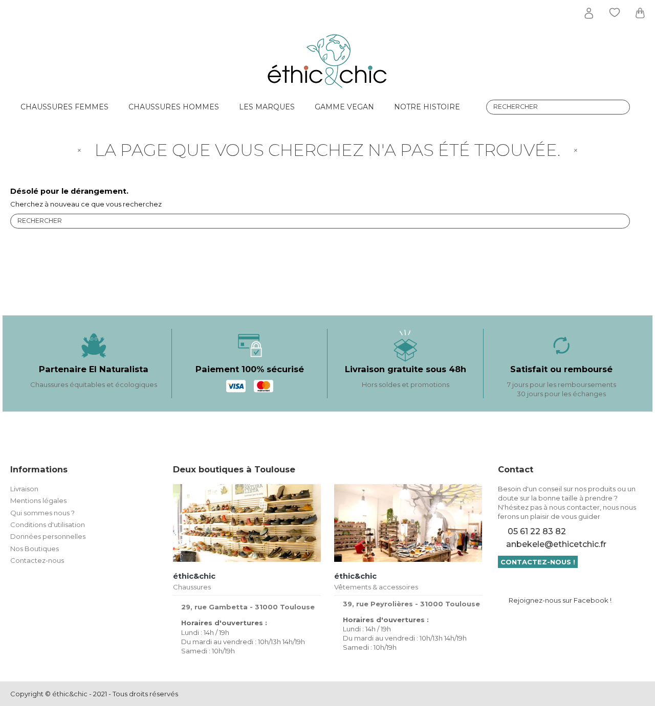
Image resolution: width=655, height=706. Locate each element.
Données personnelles (47, 536)
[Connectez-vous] (589, 13)
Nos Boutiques (34, 548)
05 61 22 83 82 (537, 531)
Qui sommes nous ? (42, 513)
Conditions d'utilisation (47, 524)
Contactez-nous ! (537, 562)
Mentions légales (38, 500)
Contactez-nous (37, 560)
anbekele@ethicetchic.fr (556, 544)
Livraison (24, 489)
